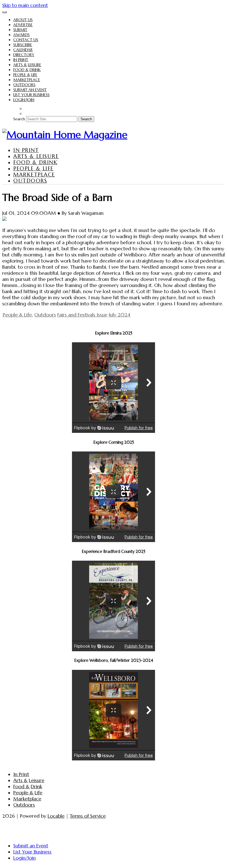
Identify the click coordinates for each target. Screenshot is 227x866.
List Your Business (31, 94)
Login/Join (23, 99)
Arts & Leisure (27, 64)
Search (19, 118)
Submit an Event (30, 89)
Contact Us (25, 39)
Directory (23, 54)
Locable (56, 816)
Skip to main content (25, 5)
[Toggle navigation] (4, 12)
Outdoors (24, 84)
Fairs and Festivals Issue (82, 315)
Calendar (23, 49)
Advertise (23, 24)
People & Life (25, 74)
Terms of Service (88, 816)
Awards (21, 34)
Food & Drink (27, 69)
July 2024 (119, 315)
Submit (20, 29)
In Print (20, 59)
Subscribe (22, 44)
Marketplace (26, 79)
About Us (23, 19)
